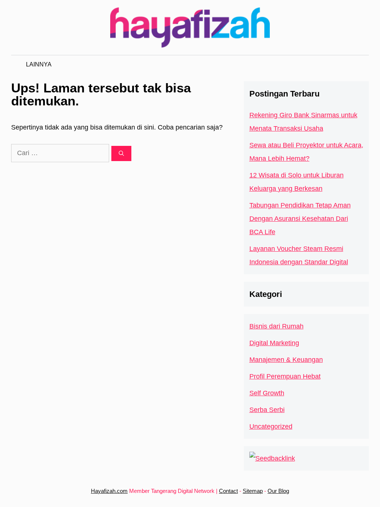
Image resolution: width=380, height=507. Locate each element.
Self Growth (266, 393)
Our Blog (278, 491)
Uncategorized (270, 426)
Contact (228, 491)
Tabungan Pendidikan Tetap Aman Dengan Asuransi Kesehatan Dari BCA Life (300, 219)
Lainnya (39, 64)
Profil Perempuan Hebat (285, 376)
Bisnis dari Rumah (276, 326)
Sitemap (253, 491)
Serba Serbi (267, 409)
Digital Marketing (274, 343)
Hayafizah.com (109, 491)
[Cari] (121, 153)
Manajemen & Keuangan (286, 359)
